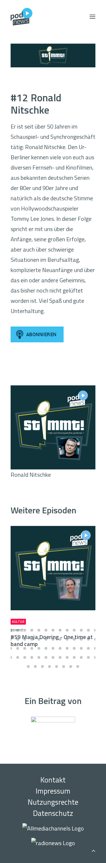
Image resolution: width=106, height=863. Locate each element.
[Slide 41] (17, 657)
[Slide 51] (88, 657)
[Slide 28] (17, 648)
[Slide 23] (74, 639)
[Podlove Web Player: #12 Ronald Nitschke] (53, 371)
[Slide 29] (24, 648)
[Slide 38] (88, 648)
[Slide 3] (24, 630)
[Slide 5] (38, 630)
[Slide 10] (74, 630)
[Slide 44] (38, 657)
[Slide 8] (60, 630)
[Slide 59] (70, 666)
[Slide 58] (63, 666)
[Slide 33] (53, 648)
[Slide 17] (31, 639)
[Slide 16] (24, 639)
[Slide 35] (67, 648)
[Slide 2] (17, 630)
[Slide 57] (56, 666)
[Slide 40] (10, 657)
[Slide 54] (35, 666)
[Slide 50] (81, 657)
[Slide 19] (45, 639)
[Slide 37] (81, 648)
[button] (92, 16)
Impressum (53, 791)
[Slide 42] (24, 657)
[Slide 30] (31, 648)
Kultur (18, 621)
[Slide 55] (42, 666)
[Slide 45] (45, 657)
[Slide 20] (53, 639)
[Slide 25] (88, 639)
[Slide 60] (77, 666)
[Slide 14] (10, 639)
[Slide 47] (60, 657)
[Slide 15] (17, 639)
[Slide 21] (60, 639)
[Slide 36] (74, 648)
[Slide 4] (31, 630)
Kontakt (53, 779)
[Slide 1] (10, 630)
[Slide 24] (81, 639)
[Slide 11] (81, 630)
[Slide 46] (53, 657)
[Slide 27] (10, 648)
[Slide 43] (31, 657)
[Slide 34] (60, 648)
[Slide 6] (45, 630)
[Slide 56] (49, 666)
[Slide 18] (38, 639)
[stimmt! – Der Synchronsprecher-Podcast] (53, 55)
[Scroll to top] (93, 849)
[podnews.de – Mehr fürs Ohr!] (21, 16)
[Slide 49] (74, 657)
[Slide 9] (67, 630)
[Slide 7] (53, 630)
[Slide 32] (45, 648)
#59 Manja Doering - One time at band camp (52, 637)
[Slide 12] (88, 630)
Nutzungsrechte (53, 802)
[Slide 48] (67, 657)
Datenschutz (53, 813)
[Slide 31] (38, 648)
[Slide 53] (28, 666)
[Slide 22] (67, 639)
